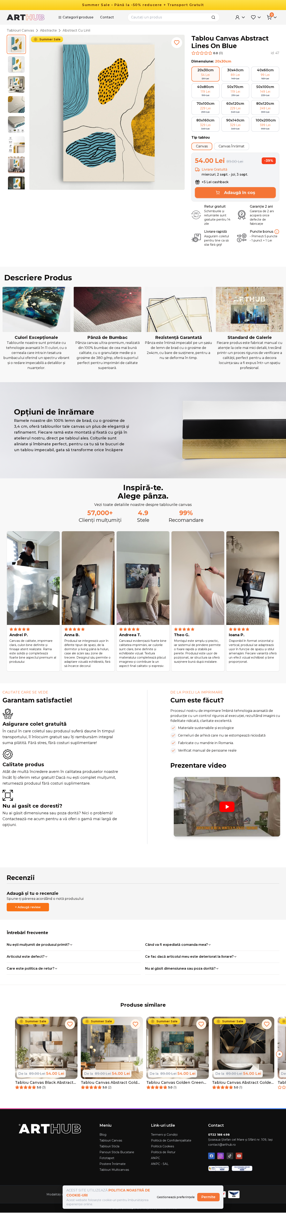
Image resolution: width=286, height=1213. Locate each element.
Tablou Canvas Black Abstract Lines (44, 1082)
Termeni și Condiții (164, 1134)
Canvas (202, 146)
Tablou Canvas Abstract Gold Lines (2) (109, 1082)
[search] (214, 17)
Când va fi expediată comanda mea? (176, 945)
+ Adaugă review (28, 907)
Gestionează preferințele (176, 1197)
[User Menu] (240, 17)
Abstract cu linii (76, 30)
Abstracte (48, 30)
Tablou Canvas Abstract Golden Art (243, 1082)
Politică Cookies (162, 1146)
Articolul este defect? (26, 957)
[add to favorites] (176, 42)
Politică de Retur (163, 1152)
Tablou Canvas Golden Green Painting (175, 1082)
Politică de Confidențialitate (171, 1140)
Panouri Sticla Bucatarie (116, 1152)
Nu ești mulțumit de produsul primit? (38, 945)
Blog (102, 1134)
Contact (107, 17)
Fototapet (106, 1158)
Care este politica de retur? (30, 968)
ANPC (155, 1158)
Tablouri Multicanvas (114, 1170)
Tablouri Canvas (20, 30)
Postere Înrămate (112, 1164)
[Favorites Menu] (256, 17)
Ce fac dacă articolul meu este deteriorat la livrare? (189, 957)
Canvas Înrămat (232, 146)
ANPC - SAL (160, 1164)
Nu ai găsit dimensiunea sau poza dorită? (180, 968)
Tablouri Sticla (109, 1146)
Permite (208, 1197)
